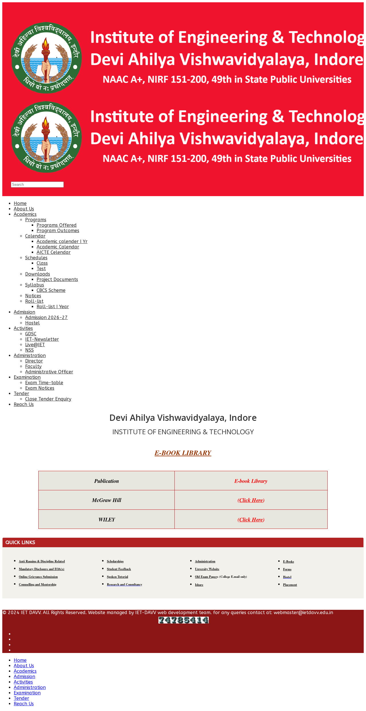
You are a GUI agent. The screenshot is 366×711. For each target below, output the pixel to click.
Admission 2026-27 (46, 317)
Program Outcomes (58, 230)
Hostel (32, 323)
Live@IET (35, 344)
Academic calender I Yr (62, 241)
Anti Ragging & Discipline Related (42, 561)
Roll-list (34, 301)
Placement (290, 584)
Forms (287, 569)
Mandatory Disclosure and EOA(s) (41, 569)
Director (34, 361)
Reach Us (24, 404)
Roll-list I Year (53, 306)
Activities (23, 328)
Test (41, 268)
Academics (25, 214)
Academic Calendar (58, 247)
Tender (21, 393)
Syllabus (34, 285)
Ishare (199, 584)
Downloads (37, 274)
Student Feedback (119, 569)
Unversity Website (207, 569)
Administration (30, 355)
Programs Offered (57, 225)
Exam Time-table (44, 382)
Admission (24, 312)
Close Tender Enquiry (48, 399)
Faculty (33, 366)
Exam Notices (39, 388)
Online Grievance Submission (38, 576)
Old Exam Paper (206, 576)
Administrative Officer (49, 372)
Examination (27, 377)
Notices (33, 295)
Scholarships (115, 561)
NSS (29, 350)
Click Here (251, 500)
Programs (35, 219)
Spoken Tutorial (117, 576)
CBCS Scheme (51, 290)
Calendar (35, 236)
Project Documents (57, 279)
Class (42, 263)
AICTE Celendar (54, 252)
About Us (24, 209)
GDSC (30, 333)
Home (20, 203)
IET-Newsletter (42, 339)
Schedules (36, 257)
